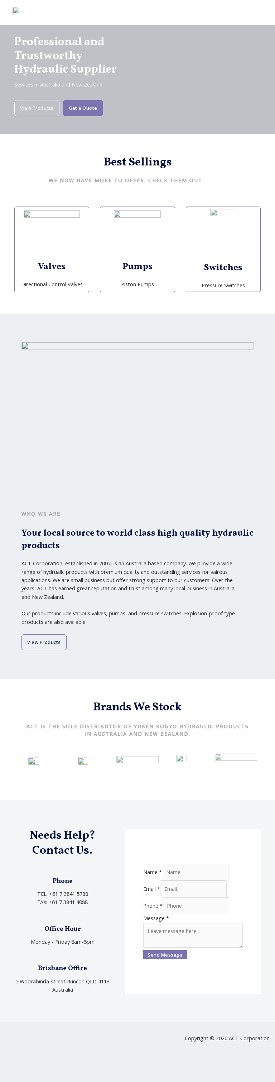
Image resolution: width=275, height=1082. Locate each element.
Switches (223, 268)
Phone (153, 905)
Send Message (165, 955)
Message (156, 918)
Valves (52, 266)
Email (151, 888)
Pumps (137, 266)
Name (152, 871)
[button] (260, 12)
